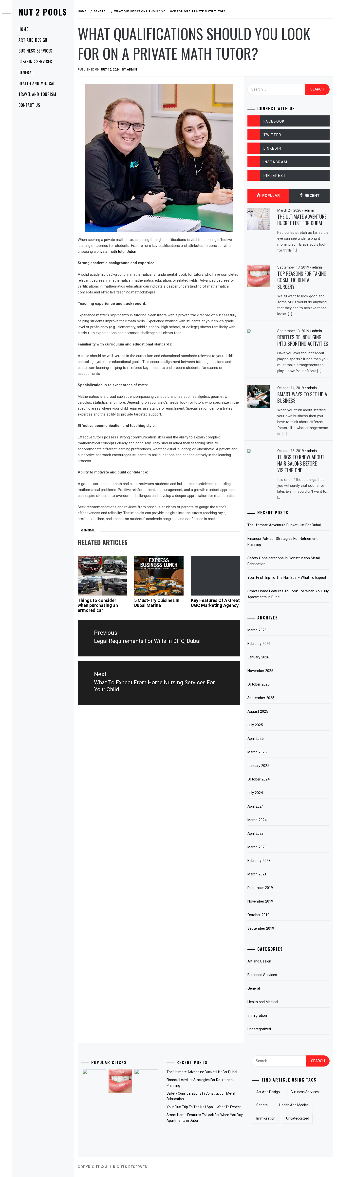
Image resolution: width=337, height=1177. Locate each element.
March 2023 (256, 847)
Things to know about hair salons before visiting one (300, 463)
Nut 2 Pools (43, 11)
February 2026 (258, 643)
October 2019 (258, 915)
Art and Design (33, 40)
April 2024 (255, 806)
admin (132, 69)
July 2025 (255, 725)
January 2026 (258, 657)
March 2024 (256, 820)
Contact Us (29, 105)
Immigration (257, 1015)
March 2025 (256, 752)
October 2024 (258, 779)
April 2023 (255, 833)
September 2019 (260, 928)
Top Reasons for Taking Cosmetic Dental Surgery (301, 280)
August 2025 (257, 711)
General (26, 72)
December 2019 (260, 888)
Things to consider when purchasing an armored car (98, 605)
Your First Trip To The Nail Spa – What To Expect (286, 577)
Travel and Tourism (37, 94)
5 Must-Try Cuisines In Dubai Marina (156, 603)
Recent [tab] (311, 195)
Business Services (35, 51)
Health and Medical (37, 83)
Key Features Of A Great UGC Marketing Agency (215, 603)
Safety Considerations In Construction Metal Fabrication (283, 561)
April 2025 (255, 738)
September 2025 (260, 698)
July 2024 (255, 793)
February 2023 (258, 860)
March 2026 (256, 630)
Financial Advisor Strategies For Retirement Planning (282, 541)
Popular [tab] (270, 195)
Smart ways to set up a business (302, 397)
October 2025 (258, 684)
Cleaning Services (35, 62)
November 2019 (260, 901)
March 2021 (256, 874)
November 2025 (260, 671)
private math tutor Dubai (116, 251)
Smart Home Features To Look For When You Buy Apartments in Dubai (288, 594)
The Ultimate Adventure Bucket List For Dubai (301, 220)
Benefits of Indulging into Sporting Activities (302, 340)
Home (23, 29)
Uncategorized (259, 1029)
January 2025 (258, 765)
